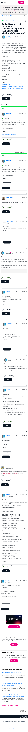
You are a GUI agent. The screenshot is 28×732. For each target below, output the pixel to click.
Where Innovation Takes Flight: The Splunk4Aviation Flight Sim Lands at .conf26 (13, 695)
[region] (14, 725)
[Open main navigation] (26, 2)
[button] (25, 21)
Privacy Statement (13, 726)
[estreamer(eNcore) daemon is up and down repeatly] (26, 152)
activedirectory (6, 84)
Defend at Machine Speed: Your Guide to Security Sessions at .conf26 (12, 684)
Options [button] (25, 15)
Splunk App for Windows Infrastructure (13, 88)
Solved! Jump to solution (9, 21)
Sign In (21, 2)
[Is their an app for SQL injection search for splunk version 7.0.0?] (24, 152)
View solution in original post (9, 134)
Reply (6, 98)
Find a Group (14, 660)
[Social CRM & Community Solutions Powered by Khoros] (23, 711)
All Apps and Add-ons (6, 15)
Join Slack (14, 644)
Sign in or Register (13, 11)
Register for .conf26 (14, 626)
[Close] (26, 719)
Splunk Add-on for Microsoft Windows (12, 86)
